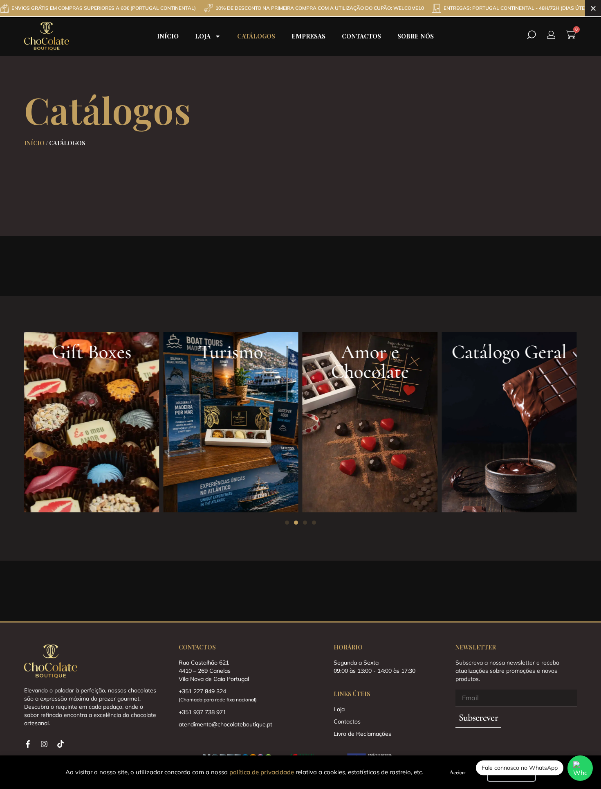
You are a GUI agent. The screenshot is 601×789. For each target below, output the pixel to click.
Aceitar (457, 772)
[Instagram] (44, 744)
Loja (203, 36)
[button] (287, 523)
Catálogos (256, 36)
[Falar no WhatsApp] (580, 768)
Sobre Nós (415, 36)
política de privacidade (261, 772)
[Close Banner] (593, 8)
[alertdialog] (300, 8)
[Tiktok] (60, 744)
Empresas (308, 36)
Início (168, 36)
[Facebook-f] (27, 744)
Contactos (361, 36)
